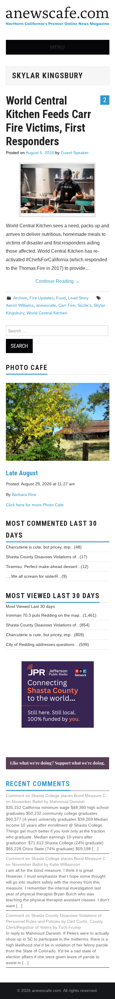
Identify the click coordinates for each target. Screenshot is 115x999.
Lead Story (78, 298)
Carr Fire (66, 305)
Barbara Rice (24, 494)
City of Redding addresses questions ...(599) (47, 644)
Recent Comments (38, 784)
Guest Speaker (75, 152)
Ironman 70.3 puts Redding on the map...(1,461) (51, 615)
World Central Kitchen (47, 313)
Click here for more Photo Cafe (35, 504)
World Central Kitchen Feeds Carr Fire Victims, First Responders (48, 121)
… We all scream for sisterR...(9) (36, 576)
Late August (22, 473)
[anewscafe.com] (57, 16)
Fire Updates (41, 298)
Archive (20, 298)
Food (61, 298)
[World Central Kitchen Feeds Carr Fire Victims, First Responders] (57, 188)
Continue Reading (57, 281)
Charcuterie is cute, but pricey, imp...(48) (44, 547)
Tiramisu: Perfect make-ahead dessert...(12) (47, 566)
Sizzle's (84, 305)
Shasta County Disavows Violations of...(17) (46, 556)
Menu (57, 47)
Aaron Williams (20, 305)
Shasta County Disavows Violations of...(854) (48, 625)
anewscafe (46, 305)
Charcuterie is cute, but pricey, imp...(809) (45, 634)
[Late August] (57, 421)
